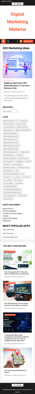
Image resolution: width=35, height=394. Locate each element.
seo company (16, 177)
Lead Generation (8, 161)
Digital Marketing (9, 80)
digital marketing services (11, 142)
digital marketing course (10, 139)
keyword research (23, 158)
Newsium (26, 389)
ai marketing (23, 120)
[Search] (17, 41)
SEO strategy (18, 180)
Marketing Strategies (10, 167)
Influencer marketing (10, 158)
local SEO (28, 161)
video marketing (8, 198)
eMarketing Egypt (9, 155)
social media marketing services (12, 192)
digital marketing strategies (11, 145)
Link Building (19, 161)
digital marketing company (11, 136)
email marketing (24, 152)
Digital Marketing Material (17, 22)
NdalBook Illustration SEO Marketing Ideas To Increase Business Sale (17, 85)
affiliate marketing (9, 120)
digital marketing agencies (23, 130)
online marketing (8, 170)
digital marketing (8, 130)
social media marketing (10, 186)
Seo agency (7, 177)
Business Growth (8, 124)
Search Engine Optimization (11, 174)
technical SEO (23, 195)
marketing (6, 164)
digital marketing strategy (11, 149)
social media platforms (10, 195)
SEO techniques (8, 183)
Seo (23, 174)
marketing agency (17, 164)
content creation (21, 124)
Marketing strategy (23, 167)
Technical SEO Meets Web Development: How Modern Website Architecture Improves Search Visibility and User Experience (16, 338)
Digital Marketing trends (10, 152)
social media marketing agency (12, 189)
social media (19, 183)
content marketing (9, 127)
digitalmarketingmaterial (19, 91)
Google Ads (19, 155)
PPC (17, 170)
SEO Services (26, 177)
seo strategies (8, 180)
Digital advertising (22, 127)
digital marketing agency (10, 133)
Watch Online (28, 41)
